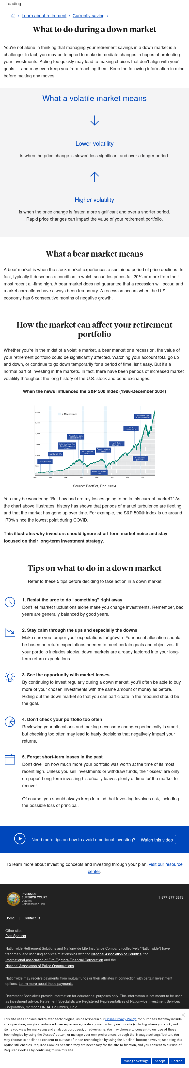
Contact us (32, 917)
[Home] (13, 15)
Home (10, 917)
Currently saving (89, 15)
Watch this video (157, 839)
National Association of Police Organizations (39, 965)
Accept (160, 1061)
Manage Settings (136, 1061)
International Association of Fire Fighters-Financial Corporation (54, 959)
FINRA (45, 1006)
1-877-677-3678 (171, 897)
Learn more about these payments (46, 983)
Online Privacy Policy (120, 1019)
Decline (177, 1061)
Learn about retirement (44, 15)
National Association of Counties (116, 953)
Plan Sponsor (15, 935)
